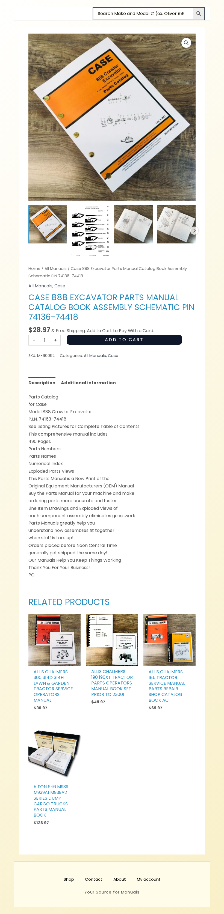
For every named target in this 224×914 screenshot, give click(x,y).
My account (149, 879)
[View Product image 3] (133, 224)
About (119, 879)
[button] (186, 43)
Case (59, 286)
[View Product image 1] (47, 224)
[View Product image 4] (176, 224)
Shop (69, 879)
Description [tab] (41, 383)
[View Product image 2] (90, 231)
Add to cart (124, 340)
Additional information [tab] (88, 383)
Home (34, 268)
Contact (93, 879)
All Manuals (56, 268)
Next (194, 231)
